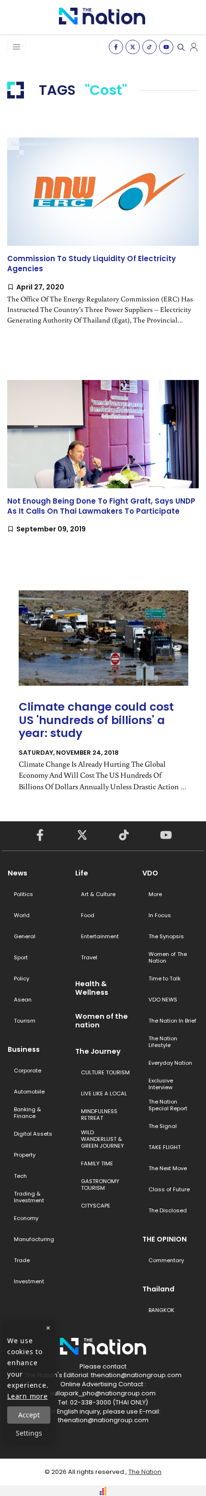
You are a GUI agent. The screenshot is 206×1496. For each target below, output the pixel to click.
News (17, 873)
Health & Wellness (91, 988)
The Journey (98, 1051)
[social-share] (116, 47)
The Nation (144, 1471)
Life (81, 873)
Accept (29, 1414)
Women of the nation (101, 1021)
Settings (29, 1433)
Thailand (158, 1289)
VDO (150, 873)
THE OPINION (164, 1239)
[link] (103, 239)
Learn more (27, 1396)
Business (24, 1049)
